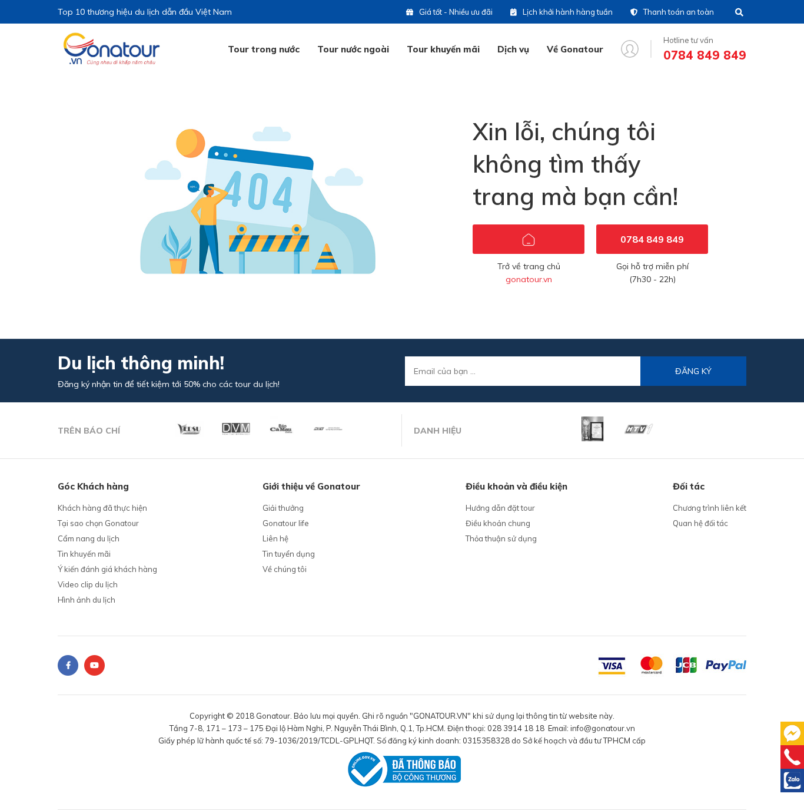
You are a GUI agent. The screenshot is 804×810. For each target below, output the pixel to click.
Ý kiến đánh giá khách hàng (107, 569)
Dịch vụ (513, 49)
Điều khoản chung (498, 523)
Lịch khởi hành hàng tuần (568, 11)
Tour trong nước (264, 49)
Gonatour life (286, 523)
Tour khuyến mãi (443, 49)
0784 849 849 (652, 239)
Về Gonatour (575, 49)
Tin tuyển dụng (289, 553)
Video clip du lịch (88, 584)
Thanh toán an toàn (678, 11)
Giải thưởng (283, 508)
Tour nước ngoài (353, 49)
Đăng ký (693, 371)
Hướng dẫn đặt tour (500, 508)
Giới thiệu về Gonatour (311, 486)
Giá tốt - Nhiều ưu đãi (456, 11)
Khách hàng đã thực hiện (102, 508)
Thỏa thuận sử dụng (501, 538)
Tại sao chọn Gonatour (98, 523)
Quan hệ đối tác (700, 523)
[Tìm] (739, 12)
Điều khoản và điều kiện (516, 486)
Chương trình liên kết (709, 508)
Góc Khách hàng (93, 486)
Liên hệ (275, 538)
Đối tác (689, 486)
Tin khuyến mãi (84, 553)
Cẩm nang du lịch (88, 538)
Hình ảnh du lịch (86, 599)
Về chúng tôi (285, 569)
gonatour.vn (529, 279)
